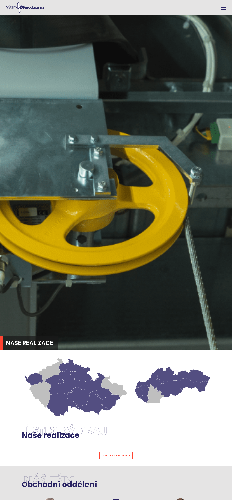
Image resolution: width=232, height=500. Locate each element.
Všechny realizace (116, 455)
